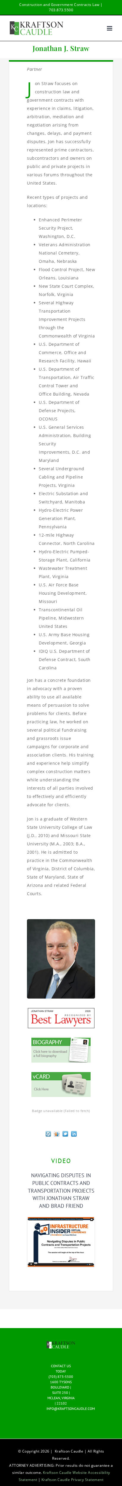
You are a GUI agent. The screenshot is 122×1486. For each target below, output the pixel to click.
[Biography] (61, 1039)
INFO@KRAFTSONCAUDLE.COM (70, 1408)
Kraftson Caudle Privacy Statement (72, 1479)
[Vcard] (61, 1074)
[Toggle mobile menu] (110, 28)
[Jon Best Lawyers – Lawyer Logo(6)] (61, 1010)
